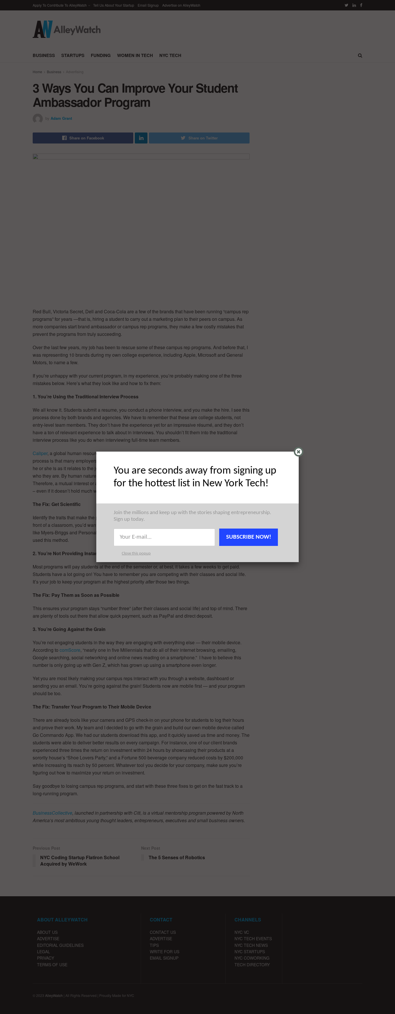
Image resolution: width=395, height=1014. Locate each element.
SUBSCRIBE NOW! (248, 537)
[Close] (298, 452)
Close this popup (136, 553)
